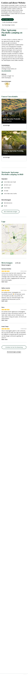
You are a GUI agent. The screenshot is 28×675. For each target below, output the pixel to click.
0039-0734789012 (6, 67)
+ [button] (3, 226)
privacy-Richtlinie (5, 15)
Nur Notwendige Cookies (8, 25)
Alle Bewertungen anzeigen (14, 351)
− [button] (3, 228)
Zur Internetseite (6, 70)
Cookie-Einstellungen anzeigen (9, 22)
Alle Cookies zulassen (7, 19)
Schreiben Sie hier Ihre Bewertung (14, 347)
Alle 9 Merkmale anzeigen (10, 211)
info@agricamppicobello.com (9, 69)
